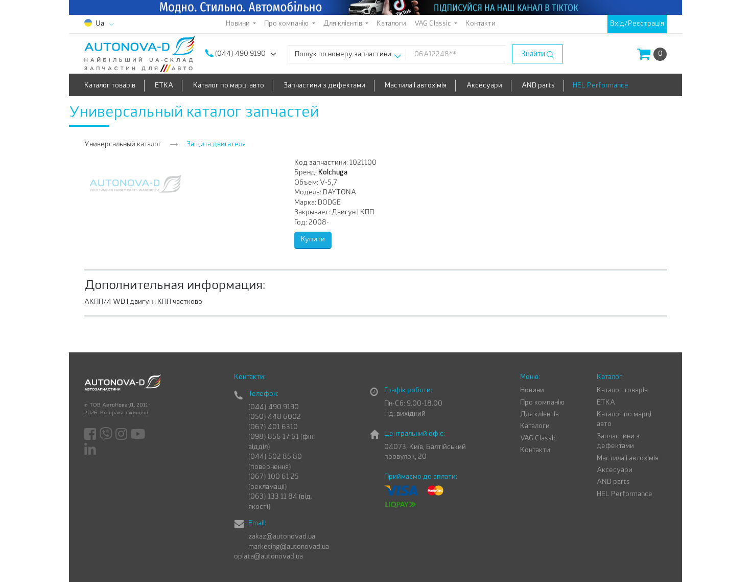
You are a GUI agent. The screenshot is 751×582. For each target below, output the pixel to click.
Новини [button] (238, 23)
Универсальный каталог (122, 144)
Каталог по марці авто (228, 85)
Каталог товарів (109, 85)
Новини (532, 390)
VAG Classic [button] (433, 23)
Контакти (480, 23)
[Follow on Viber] (106, 434)
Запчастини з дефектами (324, 85)
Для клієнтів (539, 414)
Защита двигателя (216, 144)
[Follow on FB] (91, 434)
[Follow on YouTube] (138, 434)
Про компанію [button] (287, 23)
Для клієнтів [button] (343, 23)
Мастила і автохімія (416, 85)
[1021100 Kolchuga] (135, 183)
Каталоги (391, 23)
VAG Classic (538, 438)
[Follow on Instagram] (122, 434)
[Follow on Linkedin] (91, 449)
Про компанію (542, 402)
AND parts (538, 85)
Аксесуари (484, 85)
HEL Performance (600, 85)
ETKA (164, 85)
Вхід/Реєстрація (637, 23)
